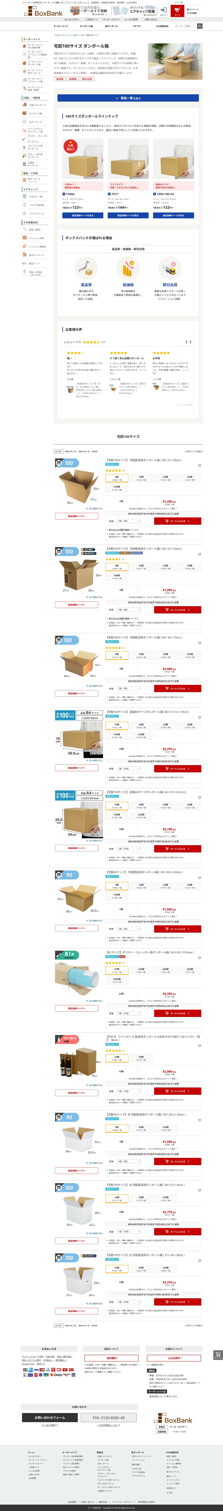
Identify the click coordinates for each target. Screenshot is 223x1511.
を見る (131, 98)
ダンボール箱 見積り (71, 1463)
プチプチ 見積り (69, 1470)
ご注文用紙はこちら (107, 1425)
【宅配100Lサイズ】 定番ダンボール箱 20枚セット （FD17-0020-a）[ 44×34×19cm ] (89, 388)
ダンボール (66, 35)
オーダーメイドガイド (38, 1460)
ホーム (31, 1452)
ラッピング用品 (173, 1483)
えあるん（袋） (36, 196)
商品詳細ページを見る (82, 215)
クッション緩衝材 (37, 246)
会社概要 (32, 1478)
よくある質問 (131, 19)
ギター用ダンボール (106, 1483)
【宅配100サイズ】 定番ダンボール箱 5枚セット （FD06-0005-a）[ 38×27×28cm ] (133, 386)
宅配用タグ (171, 1488)
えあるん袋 (136, 1468)
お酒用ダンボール (105, 1490)
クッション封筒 (36, 238)
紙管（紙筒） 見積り (71, 1474)
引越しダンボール (37, 104)
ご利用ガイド (91, 19)
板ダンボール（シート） (142, 1456)
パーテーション (138, 1460)
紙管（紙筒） (35, 229)
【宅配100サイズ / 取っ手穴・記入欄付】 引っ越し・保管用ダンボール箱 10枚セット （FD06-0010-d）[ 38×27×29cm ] (175, 378)
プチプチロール (36, 213)
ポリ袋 (169, 1492)
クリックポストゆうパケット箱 (104, 1468)
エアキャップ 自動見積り (73, 1460)
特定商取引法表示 (146, 1501)
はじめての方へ (72, 19)
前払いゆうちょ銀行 (31, 1360)
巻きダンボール (36, 255)
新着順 (94, 451)
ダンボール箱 (35, 113)
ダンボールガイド (111, 19)
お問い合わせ (151, 19)
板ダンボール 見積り (71, 1467)
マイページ (194, 9)
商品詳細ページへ (76, 516)
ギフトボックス (173, 1480)
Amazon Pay (28, 1363)
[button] (186, 342)
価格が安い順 (70, 451)
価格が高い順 (83, 451)
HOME (57, 35)
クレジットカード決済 (32, 1356)
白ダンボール (35, 121)
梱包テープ (34, 263)
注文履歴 (193, 13)
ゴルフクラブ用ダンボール (108, 1480)
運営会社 (103, 1501)
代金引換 (50, 1356)
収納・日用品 (172, 1467)
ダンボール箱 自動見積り (73, 1456)
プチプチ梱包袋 (36, 205)
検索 (200, 26)
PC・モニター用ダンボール (109, 1487)
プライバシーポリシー (122, 1501)
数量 (111, 521)
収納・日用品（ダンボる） (35, 273)
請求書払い (61, 1360)
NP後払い (48, 1360)
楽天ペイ (41, 1363)
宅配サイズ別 (78, 35)
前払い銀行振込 (64, 1356)
